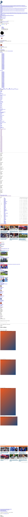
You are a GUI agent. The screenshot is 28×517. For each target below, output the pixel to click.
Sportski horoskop (19, 13)
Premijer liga (4, 8)
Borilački (12, 12)
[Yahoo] (6, 24)
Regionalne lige (12, 5)
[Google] (1, 24)
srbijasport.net (5, 513)
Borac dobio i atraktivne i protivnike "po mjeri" (4, 239)
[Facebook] (3, 24)
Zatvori (1, 325)
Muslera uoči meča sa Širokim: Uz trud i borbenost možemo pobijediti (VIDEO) (14, 453)
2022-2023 (3, 74)
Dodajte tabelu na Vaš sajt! (3, 223)
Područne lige (15, 5)
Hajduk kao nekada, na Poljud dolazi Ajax (23, 231)
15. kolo (1, 139)
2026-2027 (3, 53)
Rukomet (12, 15)
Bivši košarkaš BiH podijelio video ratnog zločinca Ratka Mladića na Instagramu (4, 232)
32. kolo (1, 150)
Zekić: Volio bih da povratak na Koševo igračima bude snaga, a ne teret (14, 239)
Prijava (2, 19)
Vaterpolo (18, 12)
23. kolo (1, 144)
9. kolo (1, 135)
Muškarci (3, 27)
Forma (6, 195)
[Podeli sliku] (0, 358)
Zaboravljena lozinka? (2, 21)
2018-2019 (3, 58)
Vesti (0, 4)
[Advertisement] (3, 474)
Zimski (1, 12)
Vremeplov (5, 13)
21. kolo (1, 143)
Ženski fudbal (5, 6)
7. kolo (1, 134)
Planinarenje (15, 12)
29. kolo (1, 148)
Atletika (10, 12)
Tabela (1, 195)
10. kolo (1, 136)
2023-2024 (3, 28)
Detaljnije (10, 195)
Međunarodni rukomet (18, 9)
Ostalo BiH (14, 6)
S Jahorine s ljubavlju (2, 14)
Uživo (2, 36)
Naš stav (13, 13)
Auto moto (8, 12)
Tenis (6, 12)
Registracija (7, 21)
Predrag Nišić (1, 46)
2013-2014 (3, 80)
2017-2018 (3, 59)
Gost (4, 195)
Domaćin (3, 195)
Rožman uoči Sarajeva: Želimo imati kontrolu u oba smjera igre (5, 453)
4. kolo (1, 132)
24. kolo (1, 145)
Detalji (1, 316)
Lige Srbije (17, 6)
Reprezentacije (21, 8)
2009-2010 (3, 64)
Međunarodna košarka (17, 8)
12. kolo (1, 137)
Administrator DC (2, 49)
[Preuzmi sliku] (2, 358)
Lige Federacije (11, 6)
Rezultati (2, 89)
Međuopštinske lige (19, 5)
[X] (5, 24)
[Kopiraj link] (4, 358)
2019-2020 (3, 76)
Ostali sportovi (8, 13)
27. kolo (1, 129)
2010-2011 (3, 82)
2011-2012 (3, 63)
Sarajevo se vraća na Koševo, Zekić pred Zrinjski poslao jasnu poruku (14, 460)
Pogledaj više (1, 284)
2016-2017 (3, 78)
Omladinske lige (2, 6)
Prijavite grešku (2, 510)
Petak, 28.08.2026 (2, 35)
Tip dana (26, 13)
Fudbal (2, 15)
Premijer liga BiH (2, 5)
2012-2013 (3, 62)
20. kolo (1, 142)
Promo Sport (15, 13)
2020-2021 (3, 57)
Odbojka (9, 15)
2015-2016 (3, 60)
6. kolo (1, 133)
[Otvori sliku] (3, 358)
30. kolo (1, 149)
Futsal (8, 6)
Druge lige (9, 5)
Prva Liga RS (1, 9)
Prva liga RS (5, 5)
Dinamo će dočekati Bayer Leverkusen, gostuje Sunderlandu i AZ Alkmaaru (22, 453)
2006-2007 (3, 66)
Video (3, 13)
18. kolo (1, 141)
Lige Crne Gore (20, 6)
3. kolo (1, 131)
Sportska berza (3, 12)
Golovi (8, 195)
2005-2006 (3, 67)
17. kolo (1, 140)
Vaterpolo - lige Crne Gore (22, 12)
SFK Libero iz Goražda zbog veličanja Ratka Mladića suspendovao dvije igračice (22, 239)
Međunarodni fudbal (24, 6)
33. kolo (1, 151)
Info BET (11, 13)
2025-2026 (3, 54)
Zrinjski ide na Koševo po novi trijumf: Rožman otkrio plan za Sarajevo (14, 232)
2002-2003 (3, 69)
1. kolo (1, 130)
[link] (14, 155)
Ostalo (7, 8)
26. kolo (1, 146)
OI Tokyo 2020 (23, 13)
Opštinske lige (23, 5)
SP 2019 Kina (25, 8)
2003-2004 (3, 68)
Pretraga (5, 510)
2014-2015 (3, 61)
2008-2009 (3, 65)
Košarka (7, 15)
